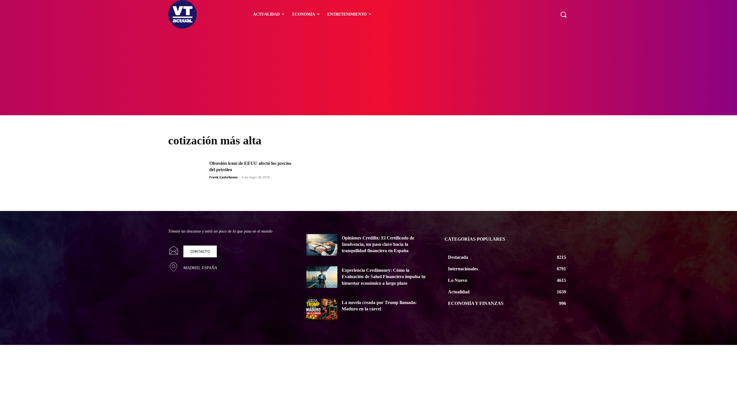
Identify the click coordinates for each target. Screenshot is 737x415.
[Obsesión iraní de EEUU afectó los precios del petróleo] (187, 173)
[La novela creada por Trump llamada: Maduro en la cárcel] (321, 309)
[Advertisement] (368, 72)
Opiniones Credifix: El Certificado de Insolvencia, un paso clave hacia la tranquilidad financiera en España (378, 244)
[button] (563, 14)
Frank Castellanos (223, 177)
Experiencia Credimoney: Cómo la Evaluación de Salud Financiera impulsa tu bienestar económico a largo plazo (384, 277)
